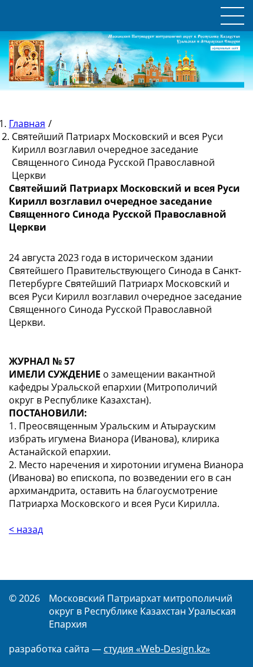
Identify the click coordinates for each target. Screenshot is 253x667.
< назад (26, 529)
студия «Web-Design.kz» (157, 648)
